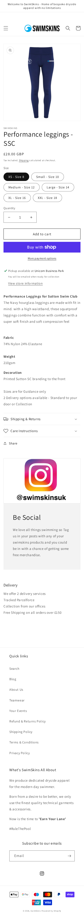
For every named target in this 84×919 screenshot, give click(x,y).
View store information (25, 283)
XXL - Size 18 (47, 198)
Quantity (9, 208)
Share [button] (13, 443)
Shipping (24, 160)
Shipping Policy (20, 732)
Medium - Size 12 (21, 187)
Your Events (18, 711)
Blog (12, 679)
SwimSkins (36, 910)
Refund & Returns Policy (27, 721)
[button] (6, 28)
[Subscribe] (69, 855)
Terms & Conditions (24, 742)
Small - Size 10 (47, 177)
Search (14, 668)
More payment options (42, 258)
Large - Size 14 (58, 187)
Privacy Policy (19, 753)
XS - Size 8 (16, 177)
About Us (16, 689)
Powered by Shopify (51, 910)
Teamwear (17, 700)
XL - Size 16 (17, 198)
